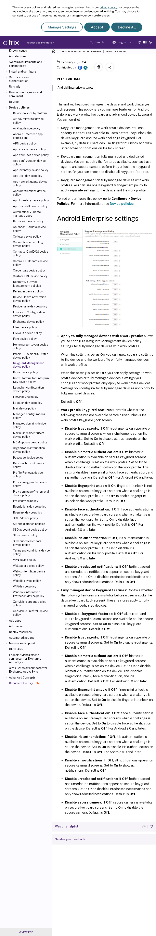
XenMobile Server (115, 51)
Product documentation (35, 42)
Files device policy (25, 327)
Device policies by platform (30, 113)
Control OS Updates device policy (30, 263)
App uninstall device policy (30, 206)
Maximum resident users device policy (28, 434)
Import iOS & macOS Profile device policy (30, 355)
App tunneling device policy (31, 200)
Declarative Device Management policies (27, 283)
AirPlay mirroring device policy (28, 120)
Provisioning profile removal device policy (31, 493)
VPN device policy (24, 559)
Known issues (18, 50)
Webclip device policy (27, 580)
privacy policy (108, 7)
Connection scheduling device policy (28, 244)
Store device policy (25, 535)
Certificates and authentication (19, 79)
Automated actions (21, 637)
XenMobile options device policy (29, 603)
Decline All (127, 27)
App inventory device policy (30, 170)
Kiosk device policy (25, 372)
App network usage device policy (30, 183)
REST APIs (16, 649)
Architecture (17, 56)
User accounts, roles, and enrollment (25, 94)
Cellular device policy (27, 236)
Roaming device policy (27, 512)
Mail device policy (24, 408)
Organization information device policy (29, 449)
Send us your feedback (70, 839)
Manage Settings (62, 27)
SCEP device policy (25, 518)
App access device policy (29, 149)
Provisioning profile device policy (30, 484)
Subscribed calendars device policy (27, 543)
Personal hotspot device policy (28, 465)
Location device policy (27, 402)
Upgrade (14, 86)
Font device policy (25, 338)
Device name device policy (30, 306)
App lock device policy (27, 175)
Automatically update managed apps (27, 213)
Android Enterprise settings (75, 87)
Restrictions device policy (29, 506)
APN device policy (25, 143)
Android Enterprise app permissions (28, 135)
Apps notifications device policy (29, 192)
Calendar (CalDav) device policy (29, 228)
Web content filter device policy (29, 573)
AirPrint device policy (26, 128)
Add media (16, 626)
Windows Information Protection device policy (28, 594)
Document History (21, 683)
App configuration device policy (29, 162)
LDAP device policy (25, 397)
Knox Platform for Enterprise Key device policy (31, 380)
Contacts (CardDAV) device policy (30, 253)
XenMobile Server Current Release (80, 51)
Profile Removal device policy (28, 474)
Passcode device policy (28, 457)
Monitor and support (22, 643)
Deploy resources (20, 632)
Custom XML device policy (30, 276)
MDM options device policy (30, 442)
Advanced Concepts (22, 677)
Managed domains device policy (29, 425)
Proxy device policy (25, 501)
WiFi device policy (24, 586)
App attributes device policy (31, 155)
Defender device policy (28, 291)
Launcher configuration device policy (28, 389)
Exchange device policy (28, 321)
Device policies (19, 107)
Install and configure (22, 71)
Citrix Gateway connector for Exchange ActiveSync (28, 669)
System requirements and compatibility (25, 63)
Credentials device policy (29, 270)
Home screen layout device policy (30, 346)
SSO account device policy (30, 529)
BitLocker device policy (28, 221)
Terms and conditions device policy (31, 552)
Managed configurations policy (29, 416)
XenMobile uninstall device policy (30, 612)
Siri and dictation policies (29, 524)
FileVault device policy (27, 333)
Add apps (15, 620)
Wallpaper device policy (28, 565)
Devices (14, 101)
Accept (97, 27)
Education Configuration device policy (29, 314)
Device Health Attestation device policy (29, 298)
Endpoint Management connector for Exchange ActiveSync (25, 658)
